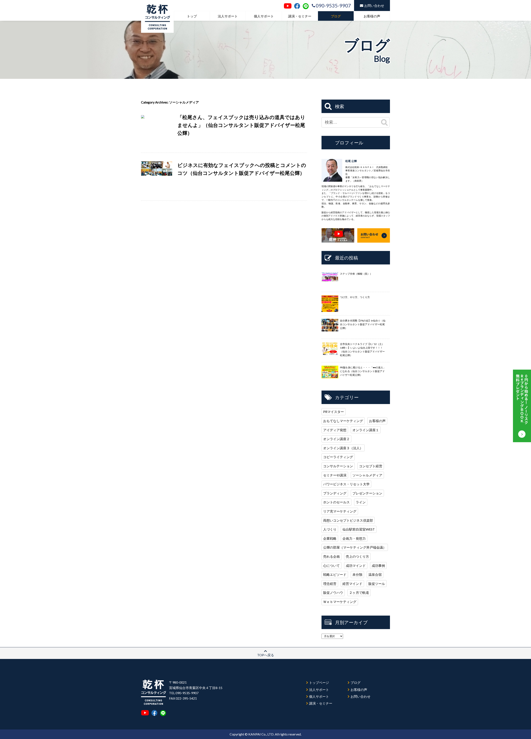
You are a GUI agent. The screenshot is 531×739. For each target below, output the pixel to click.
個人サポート (264, 16)
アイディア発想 (334, 430)
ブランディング (334, 493)
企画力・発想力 (354, 538)
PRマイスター (333, 412)
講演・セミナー (299, 16)
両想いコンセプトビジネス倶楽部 (348, 520)
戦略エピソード (334, 574)
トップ (192, 16)
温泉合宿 (375, 574)
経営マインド (352, 584)
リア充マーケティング (339, 511)
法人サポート (228, 16)
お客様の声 (372, 16)
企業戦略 (329, 538)
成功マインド (356, 565)
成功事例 (378, 565)
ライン (361, 502)
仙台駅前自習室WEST (358, 529)
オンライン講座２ (336, 439)
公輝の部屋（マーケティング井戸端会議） (354, 547)
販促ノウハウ (333, 592)
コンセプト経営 (370, 466)
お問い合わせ (374, 5)
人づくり (329, 529)
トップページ (319, 682)
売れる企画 (331, 556)
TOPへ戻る (265, 655)
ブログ (336, 16)
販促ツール (376, 584)
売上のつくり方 (357, 556)
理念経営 (329, 584)
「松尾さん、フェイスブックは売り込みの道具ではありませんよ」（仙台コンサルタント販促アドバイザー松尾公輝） (241, 125)
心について (331, 565)
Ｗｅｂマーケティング (339, 602)
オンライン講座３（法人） (343, 448)
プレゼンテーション (367, 493)
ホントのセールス (336, 502)
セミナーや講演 (334, 475)
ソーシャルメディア (367, 475)
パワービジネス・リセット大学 (346, 484)
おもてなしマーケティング (343, 421)
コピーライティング (338, 457)
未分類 (357, 574)
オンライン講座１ (365, 430)
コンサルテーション (338, 466)
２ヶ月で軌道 (359, 592)
